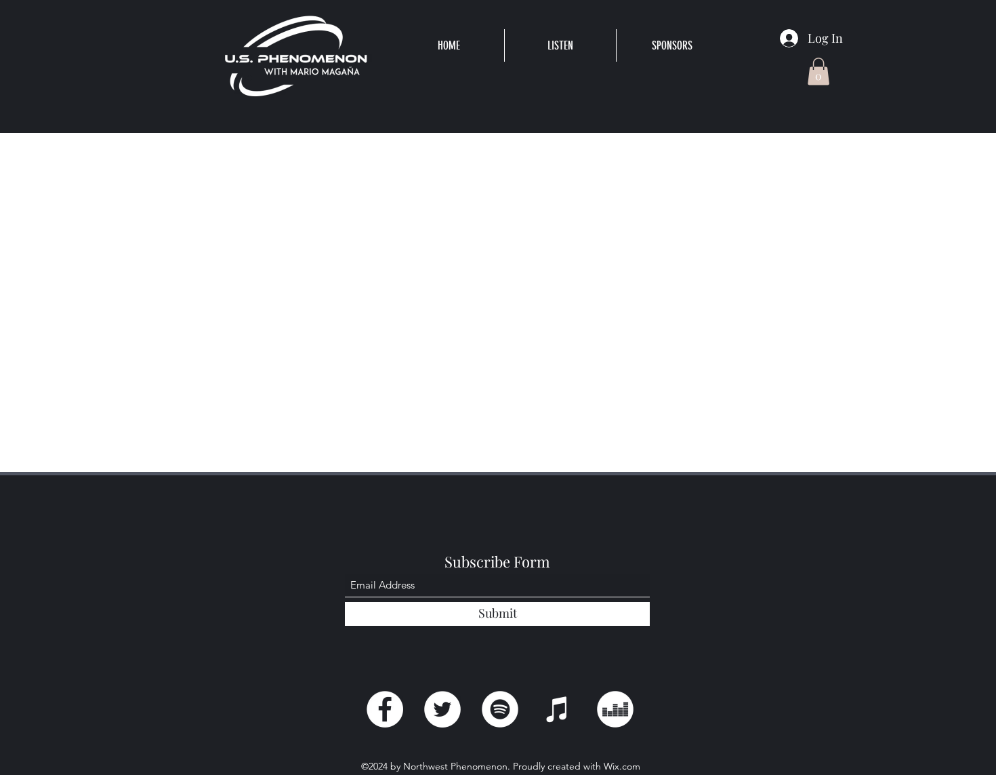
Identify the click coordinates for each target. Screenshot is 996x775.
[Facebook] (385, 709)
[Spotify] (500, 709)
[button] (560, 45)
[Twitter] (442, 709)
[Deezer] (615, 709)
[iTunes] (557, 709)
